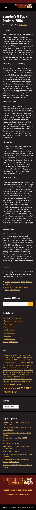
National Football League (15, 370)
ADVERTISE (25, 494)
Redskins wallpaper (7, 374)
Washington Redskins (12, 282)
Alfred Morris (13, 357)
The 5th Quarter (16, 379)
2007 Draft (18, 355)
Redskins (30, 372)
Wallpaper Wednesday (16, 381)
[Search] (30, 304)
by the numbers (8, 360)
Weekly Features (26, 282)
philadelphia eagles (20, 372)
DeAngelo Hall (18, 362)
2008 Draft (24, 355)
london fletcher (23, 367)
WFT (15, 392)
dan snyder (12, 362)
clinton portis (22, 360)
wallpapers (6, 381)
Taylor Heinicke (27, 376)
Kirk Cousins (15, 367)
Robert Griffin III (17, 374)
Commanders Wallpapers (13, 321)
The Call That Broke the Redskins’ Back (19, 287)
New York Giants (28, 370)
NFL (4, 372)
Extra (23, 362)
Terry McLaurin (7, 379)
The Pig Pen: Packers (12, 290)
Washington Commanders (12, 318)
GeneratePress (28, 507)
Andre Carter (21, 357)
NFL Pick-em (10, 372)
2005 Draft (5, 355)
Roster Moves (9, 327)
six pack (8, 284)
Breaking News (9, 330)
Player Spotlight (9, 333)
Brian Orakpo (30, 357)
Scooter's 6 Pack (7, 376)
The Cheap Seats (27, 379)
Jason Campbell (22, 365)
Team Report (8, 324)
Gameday (7, 336)
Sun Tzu (21, 376)
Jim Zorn (10, 367)
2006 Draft (11, 355)
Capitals (16, 360)
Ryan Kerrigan (26, 374)
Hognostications (13, 365)
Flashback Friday (10, 339)
